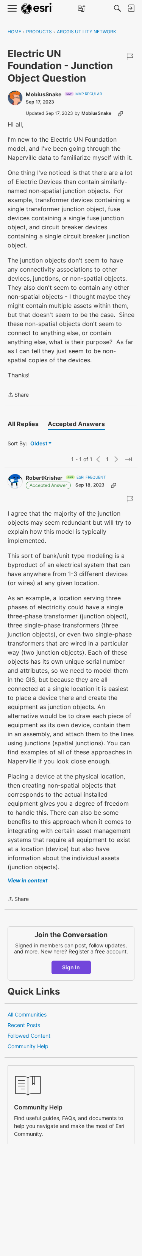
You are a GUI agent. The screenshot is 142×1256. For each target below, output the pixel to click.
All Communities (27, 1014)
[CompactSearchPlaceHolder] (117, 8)
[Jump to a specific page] (128, 459)
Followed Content (29, 1035)
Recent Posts (24, 1025)
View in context (27, 880)
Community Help (28, 1046)
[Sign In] (131, 8)
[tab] (23, 423)
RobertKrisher (44, 477)
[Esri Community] (37, 8)
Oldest (39, 443)
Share (18, 395)
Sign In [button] (71, 967)
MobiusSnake (43, 94)
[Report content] (129, 56)
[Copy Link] (120, 113)
